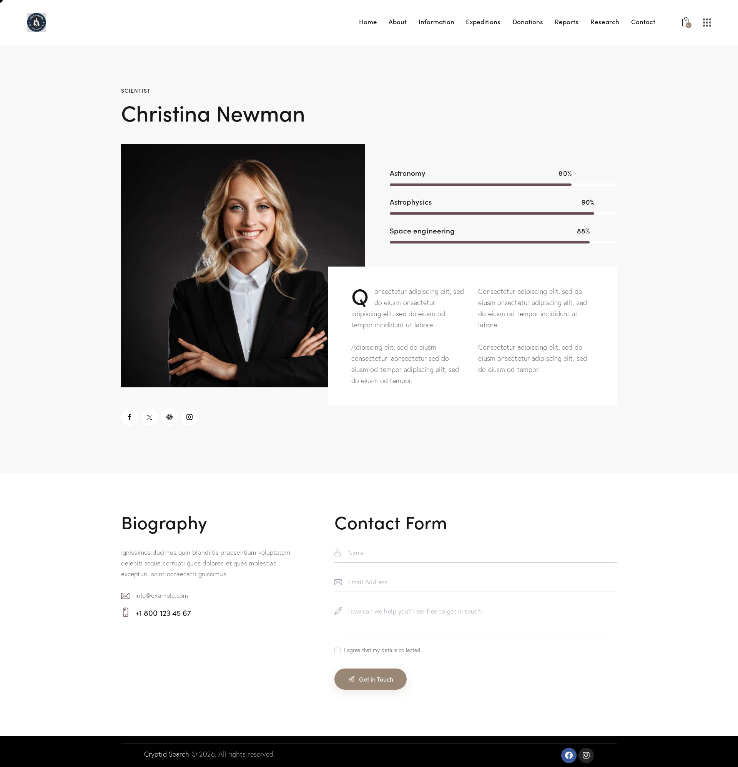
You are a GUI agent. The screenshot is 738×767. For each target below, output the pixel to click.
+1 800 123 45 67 (163, 612)
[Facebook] (569, 755)
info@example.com (161, 595)
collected (409, 650)
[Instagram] (586, 755)
